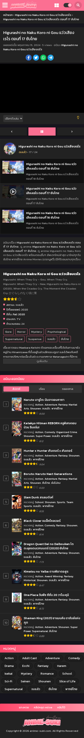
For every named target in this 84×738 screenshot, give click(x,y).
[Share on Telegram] (51, 58)
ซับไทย (65, 339)
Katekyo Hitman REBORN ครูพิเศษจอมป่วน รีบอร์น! (50, 425)
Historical (30, 580)
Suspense (35, 339)
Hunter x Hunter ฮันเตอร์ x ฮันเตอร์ (48, 451)
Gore (8, 332)
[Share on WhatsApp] (43, 58)
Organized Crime (66, 432)
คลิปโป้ (61, 707)
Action (39, 405)
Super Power (43, 436)
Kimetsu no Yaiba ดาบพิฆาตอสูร (46, 572)
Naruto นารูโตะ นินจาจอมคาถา (44, 400)
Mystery (36, 332)
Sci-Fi (8, 681)
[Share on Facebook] (29, 58)
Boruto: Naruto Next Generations (48, 474)
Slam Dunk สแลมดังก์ (38, 497)
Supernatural (14, 339)
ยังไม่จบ (56, 483)
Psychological (57, 332)
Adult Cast (29, 658)
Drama (9, 666)
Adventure (51, 405)
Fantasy (62, 405)
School (39, 502)
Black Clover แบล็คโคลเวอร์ (42, 521)
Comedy (50, 432)
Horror (21, 332)
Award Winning (54, 576)
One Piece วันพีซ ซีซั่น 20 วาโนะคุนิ (46, 595)
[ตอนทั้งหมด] (42, 131)
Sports (61, 502)
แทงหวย (24, 707)
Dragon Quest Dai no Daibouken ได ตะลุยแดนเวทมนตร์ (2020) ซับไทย (49, 546)
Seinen (25, 681)
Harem (61, 666)
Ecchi (25, 666)
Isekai (8, 673)
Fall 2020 (19, 314)
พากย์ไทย (57, 408)
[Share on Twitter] (36, 58)
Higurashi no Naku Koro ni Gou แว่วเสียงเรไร (40, 47)
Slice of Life (67, 681)
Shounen (35, 408)
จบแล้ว (51, 339)
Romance (47, 673)
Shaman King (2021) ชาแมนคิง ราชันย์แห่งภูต (52, 620)
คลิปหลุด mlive (43, 707)
